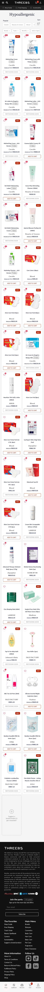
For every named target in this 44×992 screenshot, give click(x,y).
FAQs (6, 978)
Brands (27, 924)
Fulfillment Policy (10, 969)
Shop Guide (7, 7)
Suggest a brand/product (12, 943)
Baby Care (28, 940)
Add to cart (32, 156)
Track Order (8, 930)
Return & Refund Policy (12, 965)
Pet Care (28, 943)
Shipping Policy (9, 975)
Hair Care (28, 936)
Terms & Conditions (11, 959)
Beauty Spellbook (10, 933)
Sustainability (36, 7)
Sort (38, 20)
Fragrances (29, 946)
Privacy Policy (9, 972)
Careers (7, 936)
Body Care (28, 933)
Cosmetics (28, 930)
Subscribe (22, 914)
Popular (5, 21)
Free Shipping (21, 7)
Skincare (28, 927)
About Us (7, 956)
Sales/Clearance (30, 949)
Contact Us (8, 962)
